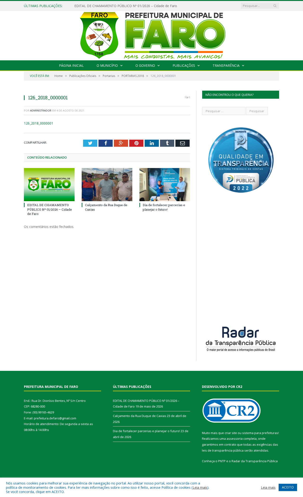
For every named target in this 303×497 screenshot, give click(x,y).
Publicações (184, 65)
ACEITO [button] (288, 487)
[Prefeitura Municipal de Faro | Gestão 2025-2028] (151, 34)
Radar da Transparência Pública (255, 461)
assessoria (235, 438)
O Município (107, 65)
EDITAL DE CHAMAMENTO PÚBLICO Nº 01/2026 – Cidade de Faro (125, 6)
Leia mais (200, 487)
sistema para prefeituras (260, 433)
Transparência (226, 65)
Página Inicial (71, 65)
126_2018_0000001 (38, 123)
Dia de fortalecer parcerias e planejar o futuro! (164, 207)
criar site (231, 433)
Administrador (40, 110)
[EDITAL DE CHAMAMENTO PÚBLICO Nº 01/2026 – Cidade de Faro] (49, 184)
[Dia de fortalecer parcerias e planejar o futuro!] (164, 184)
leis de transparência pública (223, 450)
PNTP (222, 461)
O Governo (145, 65)
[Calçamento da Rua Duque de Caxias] (107, 184)
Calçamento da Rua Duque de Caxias (139, 416)
